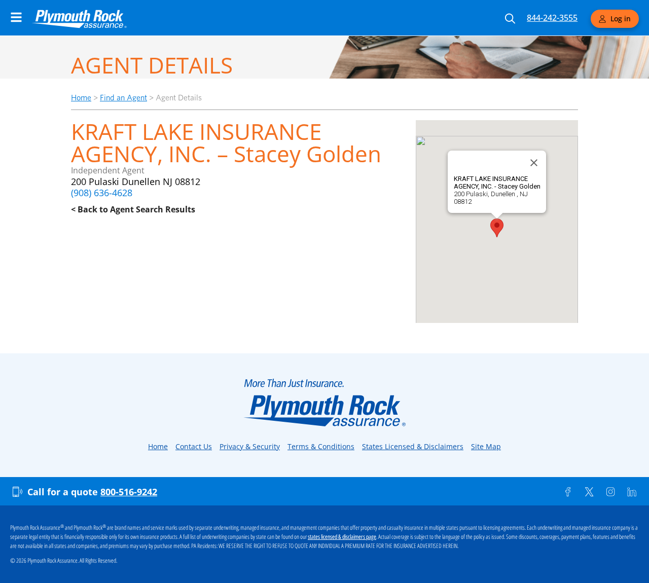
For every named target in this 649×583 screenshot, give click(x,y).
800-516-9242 (128, 492)
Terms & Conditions (320, 446)
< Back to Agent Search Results (133, 209)
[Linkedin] (631, 491)
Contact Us (193, 446)
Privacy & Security (250, 446)
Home (81, 97)
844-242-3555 (552, 17)
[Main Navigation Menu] (16, 17)
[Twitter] (589, 491)
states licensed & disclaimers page (342, 536)
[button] (496, 227)
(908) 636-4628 (101, 193)
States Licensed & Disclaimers (412, 446)
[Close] (534, 163)
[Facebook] (567, 491)
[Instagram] (610, 491)
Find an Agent (123, 97)
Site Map (486, 446)
